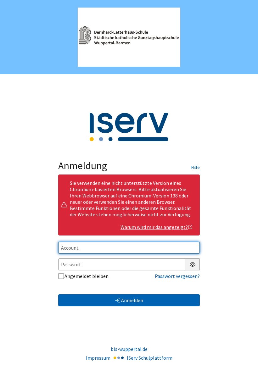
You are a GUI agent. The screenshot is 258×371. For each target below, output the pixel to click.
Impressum (98, 358)
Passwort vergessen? (177, 276)
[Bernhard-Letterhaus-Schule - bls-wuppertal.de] (129, 37)
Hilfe (195, 167)
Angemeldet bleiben (86, 276)
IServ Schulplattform (149, 358)
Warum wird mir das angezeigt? (154, 227)
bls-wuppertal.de (129, 349)
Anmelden (132, 300)
